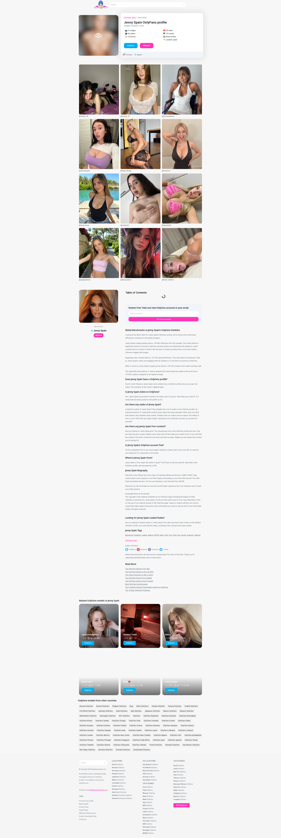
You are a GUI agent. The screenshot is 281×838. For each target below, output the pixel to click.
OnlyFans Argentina (150, 716)
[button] (131, 549)
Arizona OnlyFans (86, 706)
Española (137, 535)
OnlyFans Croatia (168, 721)
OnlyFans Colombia (151, 721)
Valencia (197, 535)
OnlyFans (136, 716)
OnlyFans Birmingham (187, 716)
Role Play (176, 535)
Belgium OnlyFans (119, 706)
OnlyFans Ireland (135, 730)
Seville (183, 535)
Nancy (168, 634)
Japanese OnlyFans (152, 711)
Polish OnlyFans (156, 745)
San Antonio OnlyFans (191, 745)
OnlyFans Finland (119, 725)
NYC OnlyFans (124, 716)
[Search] (183, 4)
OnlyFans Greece (187, 725)
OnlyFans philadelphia (193, 735)
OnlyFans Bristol (86, 721)
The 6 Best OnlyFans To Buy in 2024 (139, 575)
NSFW (156, 535)
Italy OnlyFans (136, 711)
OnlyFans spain (130, 17)
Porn (170, 535)
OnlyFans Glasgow (170, 725)
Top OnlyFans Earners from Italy (137, 569)
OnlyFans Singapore (121, 740)
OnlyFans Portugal (104, 740)
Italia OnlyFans (121, 711)
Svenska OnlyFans (123, 750)
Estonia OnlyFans (174, 706)
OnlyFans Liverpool (185, 730)
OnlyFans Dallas (184, 721)
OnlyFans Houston (87, 730)
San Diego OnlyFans (87, 750)
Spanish (190, 535)
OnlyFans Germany (153, 725)
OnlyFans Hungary (104, 730)
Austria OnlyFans (102, 706)
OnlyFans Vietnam (139, 745)
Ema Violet (87, 682)
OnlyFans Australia (169, 716)
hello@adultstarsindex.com (98, 790)
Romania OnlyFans (172, 745)
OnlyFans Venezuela (121, 745)
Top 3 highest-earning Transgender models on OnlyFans (146, 587)
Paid (166, 535)
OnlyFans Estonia (103, 725)
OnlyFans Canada (102, 721)
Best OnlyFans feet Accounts (136, 584)
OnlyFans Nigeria (160, 735)
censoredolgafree (90, 634)
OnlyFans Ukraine (103, 745)
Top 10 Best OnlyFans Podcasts (137, 590)
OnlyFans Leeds (151, 730)
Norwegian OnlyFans (108, 716)
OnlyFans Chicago (119, 721)
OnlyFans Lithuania (168, 730)
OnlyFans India (119, 730)
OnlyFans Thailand (87, 745)
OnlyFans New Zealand (141, 735)
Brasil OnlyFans (142, 706)
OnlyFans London (86, 735)
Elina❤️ (127, 682)
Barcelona (129, 535)
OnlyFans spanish (175, 740)
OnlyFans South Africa (141, 740)
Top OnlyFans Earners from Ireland (138, 578)
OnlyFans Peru (175, 735)
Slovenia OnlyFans (105, 750)
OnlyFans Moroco (103, 735)
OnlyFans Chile (134, 721)
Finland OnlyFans (191, 706)
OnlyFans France (136, 725)
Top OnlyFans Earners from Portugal (139, 581)
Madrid (150, 535)
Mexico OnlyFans (170, 711)
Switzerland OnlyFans (141, 750)
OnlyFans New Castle (121, 735)
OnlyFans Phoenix (86, 740)
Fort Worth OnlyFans (87, 711)
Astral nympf (171, 682)
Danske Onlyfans (158, 706)
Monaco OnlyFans (187, 711)
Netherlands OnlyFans (88, 716)
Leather (144, 535)
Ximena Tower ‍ (130, 634)
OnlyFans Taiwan (191, 740)
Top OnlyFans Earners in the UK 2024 (139, 572)
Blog (131, 706)
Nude (161, 535)
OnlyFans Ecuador (86, 725)
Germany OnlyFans (105, 711)
